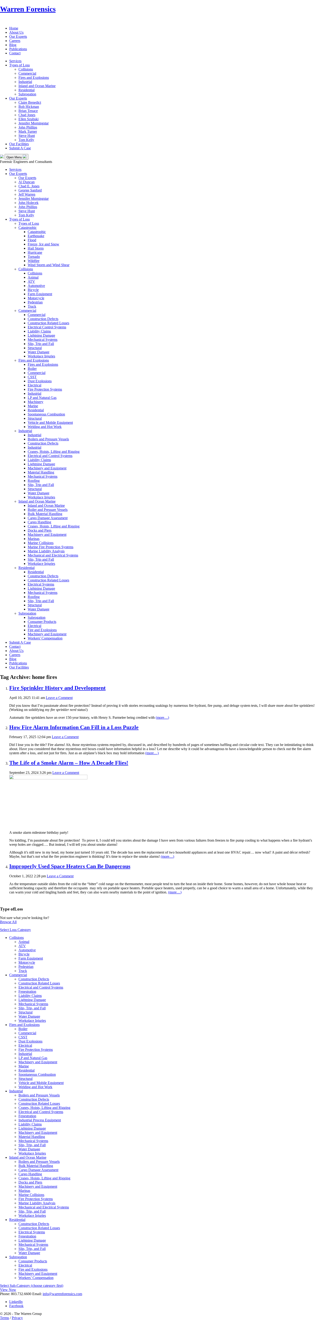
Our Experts (18, 36)
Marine (33, 406)
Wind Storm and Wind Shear (48, 265)
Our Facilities (19, 144)
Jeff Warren (26, 194)
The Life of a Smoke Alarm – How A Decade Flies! (68, 763)
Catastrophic (27, 228)
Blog (12, 45)
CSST (32, 377)
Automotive (36, 286)
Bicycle (33, 290)
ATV (31, 281)
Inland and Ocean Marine (37, 86)
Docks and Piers (39, 530)
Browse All (8, 922)
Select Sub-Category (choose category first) (31, 1286)
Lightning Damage (41, 335)
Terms (4, 1318)
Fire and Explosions (42, 630)
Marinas (33, 539)
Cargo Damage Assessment (48, 518)
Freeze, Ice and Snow (43, 244)
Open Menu (14, 157)
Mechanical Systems (42, 340)
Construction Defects (43, 319)
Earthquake (36, 236)
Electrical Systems (41, 584)
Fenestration (27, 991)
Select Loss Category (15, 930)
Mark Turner (27, 131)
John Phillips (27, 127)
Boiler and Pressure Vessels (48, 510)
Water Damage (38, 352)
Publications (18, 49)
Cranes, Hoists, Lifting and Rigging (54, 452)
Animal (33, 277)
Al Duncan (26, 182)
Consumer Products (42, 622)
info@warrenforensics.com (62, 1294)
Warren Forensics (28, 9)
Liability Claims (39, 331)
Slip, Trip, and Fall (32, 1008)
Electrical (34, 385)
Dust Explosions (40, 381)
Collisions (25, 69)
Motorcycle (36, 298)
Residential (26, 90)
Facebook (16, 1306)
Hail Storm (36, 248)
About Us (16, 32)
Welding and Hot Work (45, 427)
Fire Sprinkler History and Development (57, 688)
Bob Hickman (28, 107)
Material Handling (41, 472)
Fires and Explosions (33, 78)
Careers (14, 41)
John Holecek (28, 203)
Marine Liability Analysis (46, 551)
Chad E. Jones (28, 186)
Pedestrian (35, 302)
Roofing (34, 481)
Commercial (27, 73)
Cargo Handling (39, 522)
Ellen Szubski (28, 119)
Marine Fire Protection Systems (50, 547)
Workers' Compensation (45, 638)
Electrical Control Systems (47, 327)
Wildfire (33, 261)
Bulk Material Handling (45, 514)
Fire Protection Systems (45, 389)
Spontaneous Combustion (46, 414)
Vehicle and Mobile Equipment (50, 422)
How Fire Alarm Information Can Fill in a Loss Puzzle (74, 727)
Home (13, 28)
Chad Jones (26, 115)
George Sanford (30, 190)
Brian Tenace (28, 111)
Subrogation (27, 94)
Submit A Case (20, 148)
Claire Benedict (29, 102)
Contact (15, 53)
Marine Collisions (40, 543)
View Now (8, 1290)
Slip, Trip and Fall (41, 344)
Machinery (35, 402)
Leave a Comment (59, 698)
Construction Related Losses (48, 323)
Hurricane (35, 252)
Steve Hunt (26, 136)
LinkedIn (16, 1302)
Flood (32, 240)
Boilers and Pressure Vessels (48, 439)
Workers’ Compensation (35, 1278)
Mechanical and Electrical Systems (53, 555)
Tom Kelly (26, 140)
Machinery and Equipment (47, 468)
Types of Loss (19, 65)
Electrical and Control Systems (50, 456)
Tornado (34, 257)
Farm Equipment (40, 294)
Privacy (17, 1318)
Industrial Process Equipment (39, 1120)
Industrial (25, 82)
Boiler (32, 369)
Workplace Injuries (41, 356)
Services (15, 61)
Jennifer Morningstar (33, 123)
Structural (35, 348)
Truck (32, 306)
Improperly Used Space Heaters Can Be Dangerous (69, 866)
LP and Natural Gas (42, 398)
